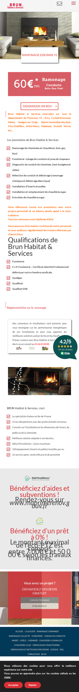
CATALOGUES (34, 654)
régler (7, 677)
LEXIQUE (54, 649)
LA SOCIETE (30, 631)
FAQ (61, 649)
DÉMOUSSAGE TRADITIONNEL (46, 645)
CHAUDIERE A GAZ (22, 645)
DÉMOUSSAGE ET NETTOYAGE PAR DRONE (30, 649)
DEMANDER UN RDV (37, 106)
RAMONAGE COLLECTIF (19, 636)
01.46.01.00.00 (42, 344)
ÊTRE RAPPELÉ (39, 606)
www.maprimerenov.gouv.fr (39, 504)
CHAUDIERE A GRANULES (50, 640)
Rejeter (33, 685)
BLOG (44, 654)
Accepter (13, 685)
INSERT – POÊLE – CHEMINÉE (25, 640)
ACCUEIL (19, 631)
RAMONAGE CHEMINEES (48, 631)
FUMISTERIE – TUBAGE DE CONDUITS (48, 636)
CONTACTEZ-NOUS (39, 600)
